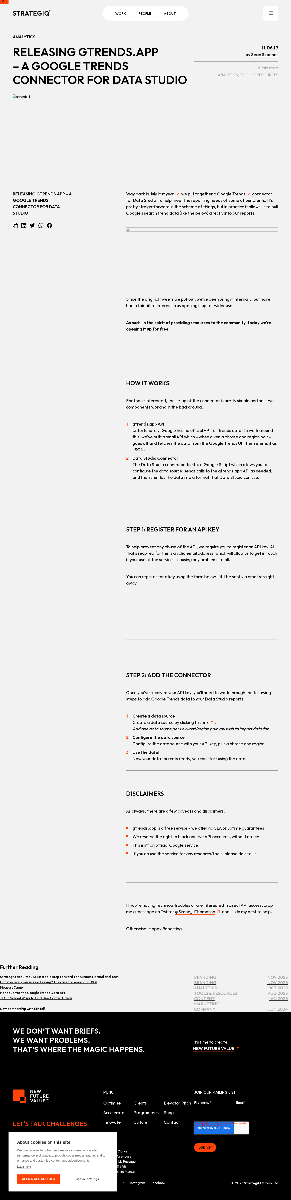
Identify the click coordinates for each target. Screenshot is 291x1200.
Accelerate (113, 1112)
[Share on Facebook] (49, 225)
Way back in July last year (150, 193)
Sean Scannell (264, 54)
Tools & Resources (259, 74)
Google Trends (231, 193)
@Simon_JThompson (195, 911)
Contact (172, 1122)
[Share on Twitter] (32, 225)
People (145, 13)
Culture (140, 1122)
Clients (140, 1103)
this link (202, 722)
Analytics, (229, 74)
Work (120, 13)
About (170, 13)
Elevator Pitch (177, 1103)
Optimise (112, 1103)
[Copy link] (15, 225)
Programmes (146, 1112)
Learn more (24, 1166)
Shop (169, 1112)
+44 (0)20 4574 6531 (119, 1172)
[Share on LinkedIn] (23, 225)
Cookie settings (87, 1179)
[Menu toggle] (270, 13)
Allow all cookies (38, 1179)
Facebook (158, 1183)
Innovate (112, 1122)
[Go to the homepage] (31, 13)
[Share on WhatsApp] (40, 225)
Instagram (137, 1183)
